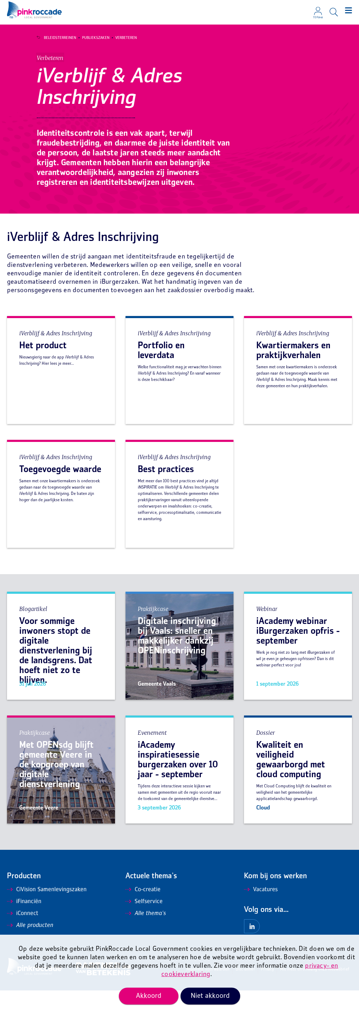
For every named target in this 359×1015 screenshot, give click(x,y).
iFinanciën (28, 902)
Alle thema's (150, 913)
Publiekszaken (95, 38)
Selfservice (149, 902)
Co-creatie (148, 890)
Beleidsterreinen (60, 38)
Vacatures (265, 890)
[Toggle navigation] (348, 10)
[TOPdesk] (318, 8)
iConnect (27, 913)
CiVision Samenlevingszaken (51, 890)
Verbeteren (126, 38)
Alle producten (34, 925)
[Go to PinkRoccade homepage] (34, 9)
